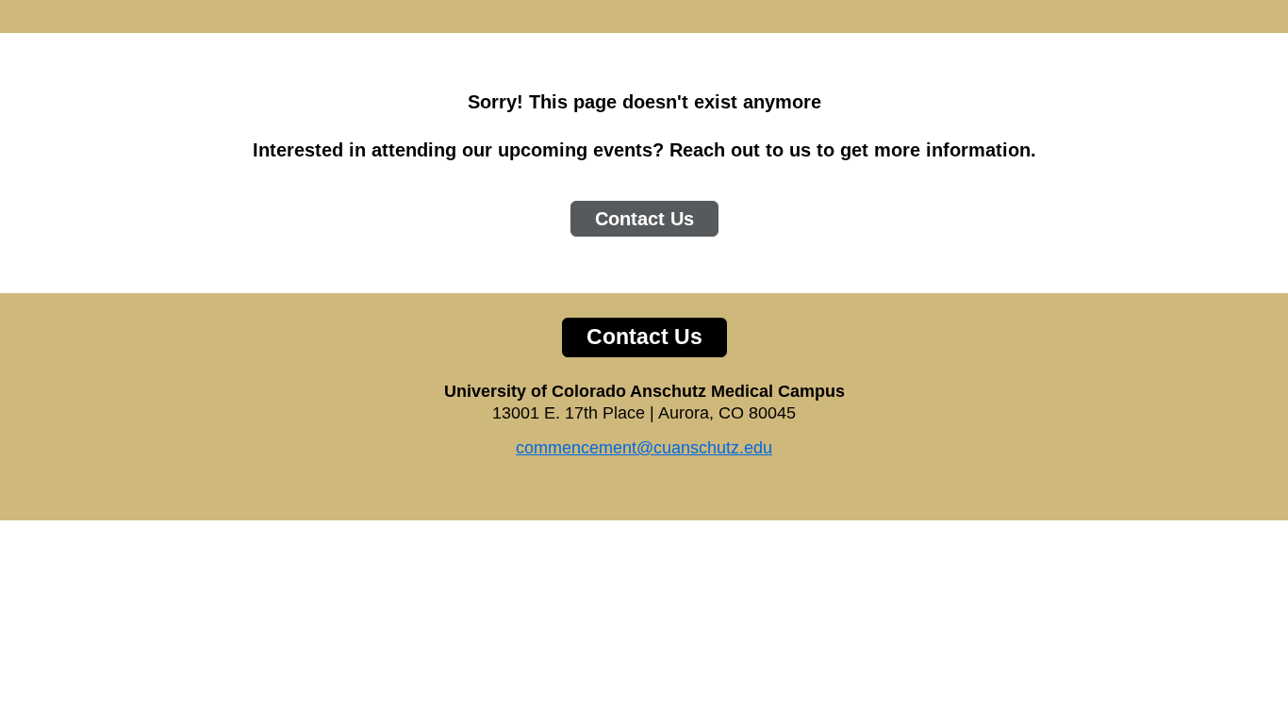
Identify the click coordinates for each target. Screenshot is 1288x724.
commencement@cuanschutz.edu (644, 447)
